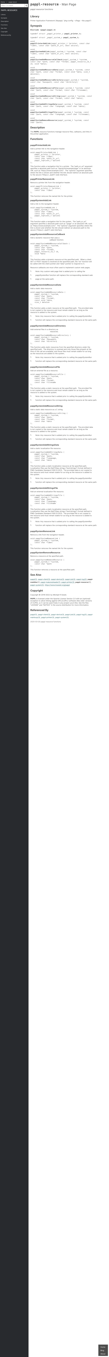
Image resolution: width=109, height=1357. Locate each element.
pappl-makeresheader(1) (50, 582)
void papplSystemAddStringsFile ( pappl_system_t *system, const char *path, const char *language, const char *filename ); (47, 500)
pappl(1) (33, 579)
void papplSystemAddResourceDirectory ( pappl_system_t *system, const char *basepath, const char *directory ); (50, 339)
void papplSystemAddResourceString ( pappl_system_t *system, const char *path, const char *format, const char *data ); (49, 418)
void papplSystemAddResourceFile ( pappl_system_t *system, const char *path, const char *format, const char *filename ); (47, 379)
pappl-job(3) (70, 579)
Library (3, 14)
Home (102, 1347)
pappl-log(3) (81, 579)
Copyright (4, 31)
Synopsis (4, 18)
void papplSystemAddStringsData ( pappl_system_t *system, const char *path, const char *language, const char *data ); (47, 457)
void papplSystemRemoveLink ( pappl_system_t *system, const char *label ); (45, 541)
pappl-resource (9, 10)
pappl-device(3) (57, 579)
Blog (102, 1350)
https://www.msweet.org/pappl (57, 585)
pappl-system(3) (37, 585)
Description (5, 21)
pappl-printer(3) (67, 582)
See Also (4, 28)
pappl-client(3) (44, 579)
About (102, 1354)
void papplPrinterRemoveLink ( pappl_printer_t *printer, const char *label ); (45, 189)
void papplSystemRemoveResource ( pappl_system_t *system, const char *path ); (47, 563)
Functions (4, 25)
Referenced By (6, 35)
